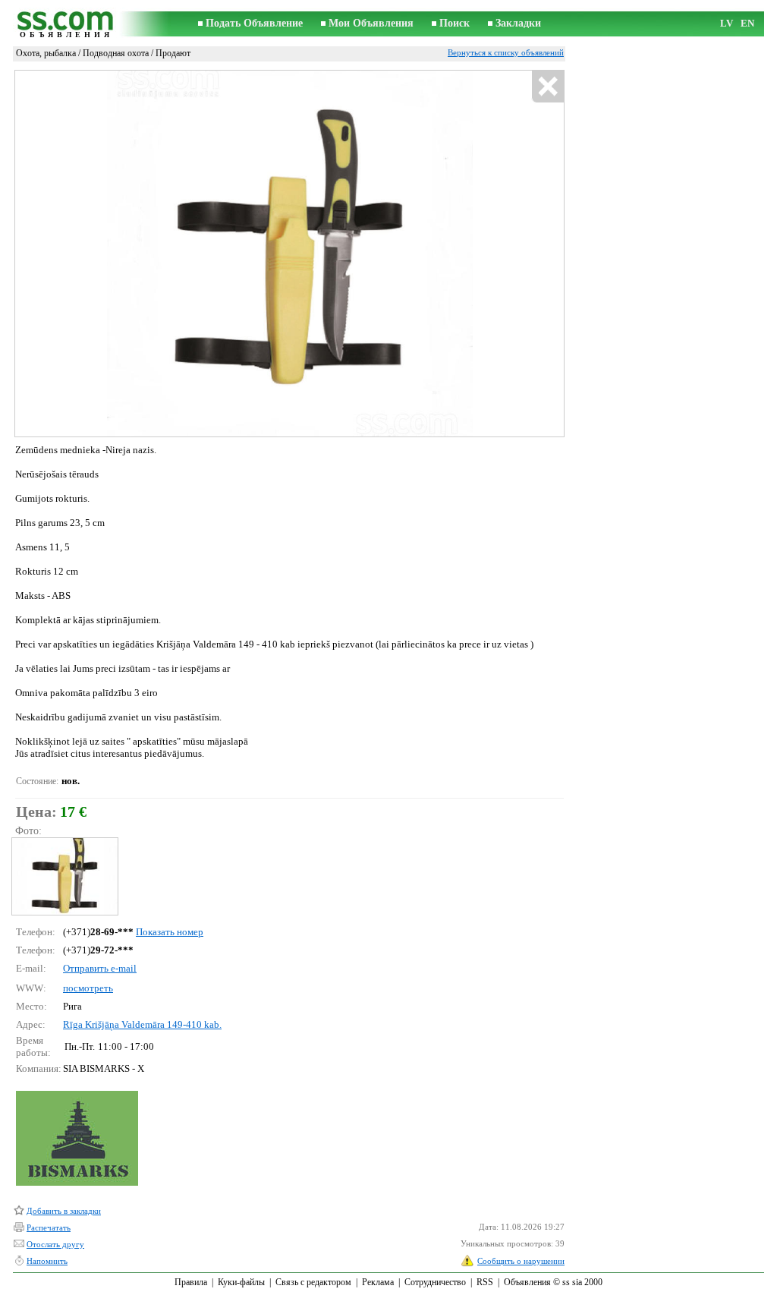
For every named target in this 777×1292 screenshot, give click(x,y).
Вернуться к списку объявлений (506, 52)
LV (726, 23)
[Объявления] (66, 24)
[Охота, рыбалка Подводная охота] (64, 876)
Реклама (378, 1282)
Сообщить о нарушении (521, 1260)
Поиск (454, 23)
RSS (485, 1282)
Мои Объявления (371, 23)
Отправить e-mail (100, 968)
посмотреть (88, 988)
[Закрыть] (547, 87)
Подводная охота (116, 53)
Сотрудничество (435, 1282)
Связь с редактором (313, 1282)
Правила (191, 1282)
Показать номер (169, 931)
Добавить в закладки (64, 1210)
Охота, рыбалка (46, 53)
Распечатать (49, 1227)
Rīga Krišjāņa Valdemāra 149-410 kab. (142, 1024)
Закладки (518, 23)
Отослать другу (55, 1244)
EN (747, 23)
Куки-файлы (241, 1282)
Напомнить (47, 1260)
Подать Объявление (254, 23)
